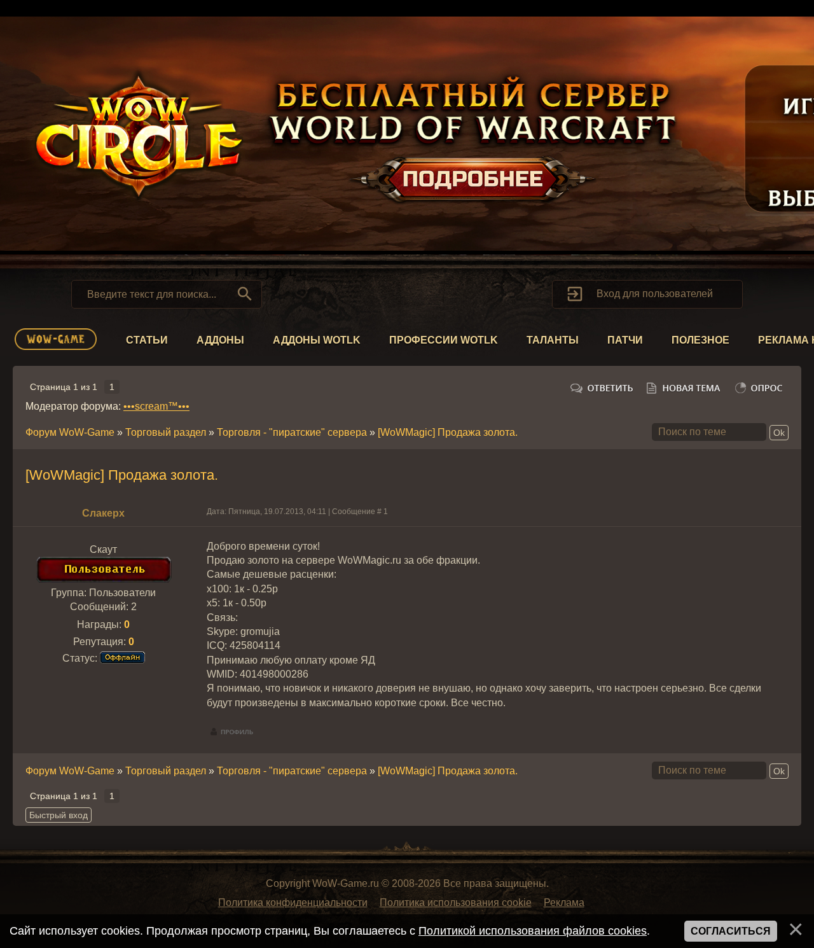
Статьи (147, 340)
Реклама (564, 902)
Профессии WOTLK (443, 340)
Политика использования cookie (456, 902)
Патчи (625, 340)
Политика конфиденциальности (293, 902)
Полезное (700, 340)
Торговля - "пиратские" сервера (292, 432)
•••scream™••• (156, 406)
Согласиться (731, 931)
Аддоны (220, 340)
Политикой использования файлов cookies (532, 930)
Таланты (553, 340)
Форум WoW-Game (69, 432)
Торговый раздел (165, 432)
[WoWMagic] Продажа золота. (448, 432)
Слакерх (103, 513)
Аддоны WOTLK (317, 340)
